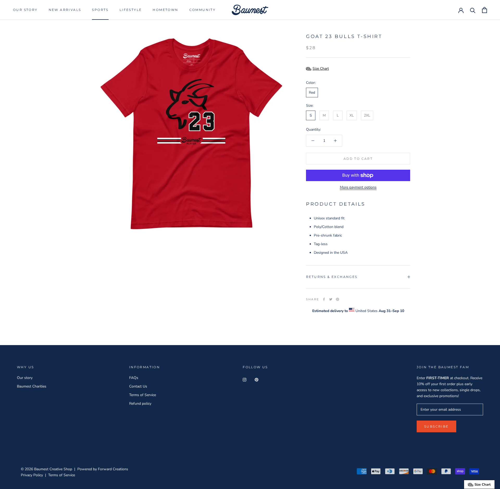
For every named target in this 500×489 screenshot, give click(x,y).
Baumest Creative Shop (53, 469)
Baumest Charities (31, 386)
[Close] (487, 402)
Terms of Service (142, 394)
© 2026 (27, 469)
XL (351, 115)
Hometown (165, 10)
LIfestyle (131, 10)
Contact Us (138, 386)
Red (312, 92)
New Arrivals (65, 10)
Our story (25, 10)
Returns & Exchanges (332, 277)
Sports (100, 10)
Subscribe (443, 472)
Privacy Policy (32, 475)
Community (202, 10)
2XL (367, 115)
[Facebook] (324, 299)
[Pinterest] (337, 299)
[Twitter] (330, 299)
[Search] (473, 10)
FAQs (133, 377)
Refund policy (140, 403)
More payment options (358, 187)
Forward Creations (113, 469)
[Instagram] (244, 380)
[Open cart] (484, 10)
